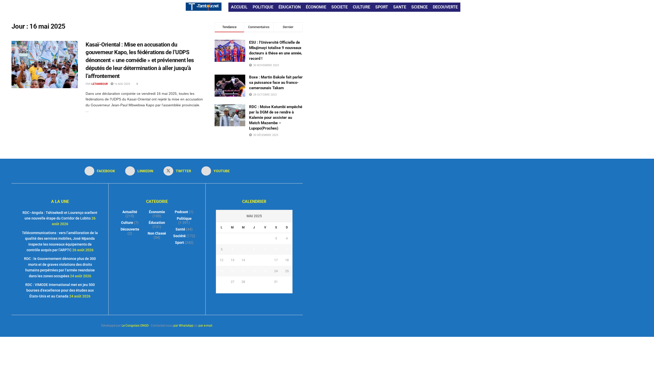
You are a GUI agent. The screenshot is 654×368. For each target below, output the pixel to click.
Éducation (157, 223)
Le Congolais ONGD (135, 325)
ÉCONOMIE (316, 7)
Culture (127, 223)
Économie (157, 212)
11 (287, 249)
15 (254, 260)
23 (265, 271)
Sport (179, 242)
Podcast (181, 212)
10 (276, 249)
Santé (180, 229)
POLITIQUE (263, 7)
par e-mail (205, 325)
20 (232, 271)
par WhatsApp (183, 325)
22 (254, 271)
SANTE (399, 7)
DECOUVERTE (445, 7)
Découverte (130, 229)
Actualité (129, 212)
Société (179, 236)
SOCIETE (339, 7)
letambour (99, 84)
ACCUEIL (239, 7)
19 (221, 271)
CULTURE (361, 7)
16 (265, 260)
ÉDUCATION (289, 7)
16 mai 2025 (121, 84)
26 (221, 282)
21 (243, 271)
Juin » (259, 290)
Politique (184, 218)
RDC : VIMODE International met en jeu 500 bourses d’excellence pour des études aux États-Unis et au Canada (60, 290)
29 (254, 282)
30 (265, 282)
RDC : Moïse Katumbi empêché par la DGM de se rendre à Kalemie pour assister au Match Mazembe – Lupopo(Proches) (275, 118)
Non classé (157, 233)
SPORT (381, 7)
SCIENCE (419, 7)
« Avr (248, 290)
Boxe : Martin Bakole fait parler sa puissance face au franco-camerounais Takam (276, 82)
